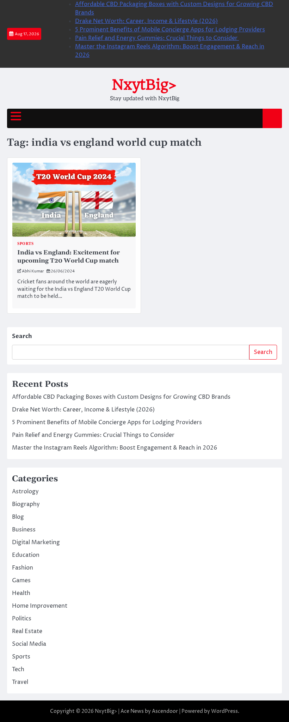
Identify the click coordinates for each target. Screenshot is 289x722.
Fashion (22, 568)
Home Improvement (39, 606)
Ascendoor (165, 711)
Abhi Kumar (33, 271)
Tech (18, 669)
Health (21, 593)
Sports (25, 244)
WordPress (224, 711)
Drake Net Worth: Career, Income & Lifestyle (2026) (146, 21)
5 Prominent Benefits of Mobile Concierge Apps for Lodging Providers (170, 30)
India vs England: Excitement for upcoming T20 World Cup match (68, 257)
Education (25, 555)
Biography (26, 504)
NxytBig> (144, 84)
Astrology (25, 491)
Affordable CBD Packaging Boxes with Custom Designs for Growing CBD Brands (121, 397)
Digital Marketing (36, 542)
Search (22, 336)
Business (24, 530)
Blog (18, 517)
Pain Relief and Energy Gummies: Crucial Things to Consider (157, 38)
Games (21, 580)
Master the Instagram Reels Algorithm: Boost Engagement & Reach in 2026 (114, 448)
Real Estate (27, 631)
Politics (21, 618)
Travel (20, 682)
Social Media (29, 644)
